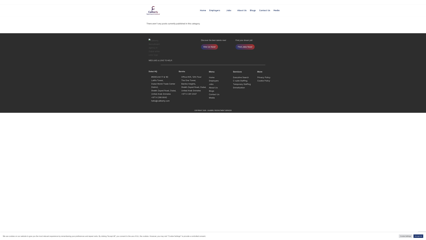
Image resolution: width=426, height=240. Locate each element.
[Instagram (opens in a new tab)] (275, 2)
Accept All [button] (418, 236)
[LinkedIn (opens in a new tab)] (278, 2)
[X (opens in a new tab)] (267, 2)
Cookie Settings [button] (405, 236)
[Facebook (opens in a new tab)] (271, 2)
